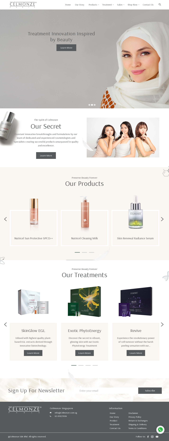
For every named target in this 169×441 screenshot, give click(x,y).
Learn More (66, 47)
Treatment (114, 424)
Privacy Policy (134, 417)
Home (68, 4)
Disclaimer (133, 413)
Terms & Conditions (137, 428)
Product (113, 420)
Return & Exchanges (138, 420)
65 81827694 (61, 416)
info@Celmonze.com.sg (66, 412)
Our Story (79, 4)
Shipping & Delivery (137, 424)
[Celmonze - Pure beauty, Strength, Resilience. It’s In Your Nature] (23, 4)
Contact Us (148, 4)
